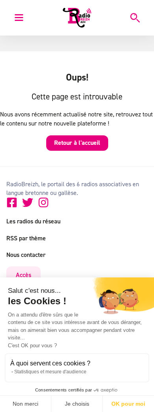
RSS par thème (26, 238)
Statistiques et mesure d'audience (50, 372)
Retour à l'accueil (77, 143)
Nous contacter (25, 254)
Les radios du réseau (33, 221)
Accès (23, 275)
